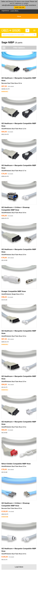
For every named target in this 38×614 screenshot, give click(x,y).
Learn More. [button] (14, 11)
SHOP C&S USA (19, 7)
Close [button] (19, 16)
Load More (19, 567)
